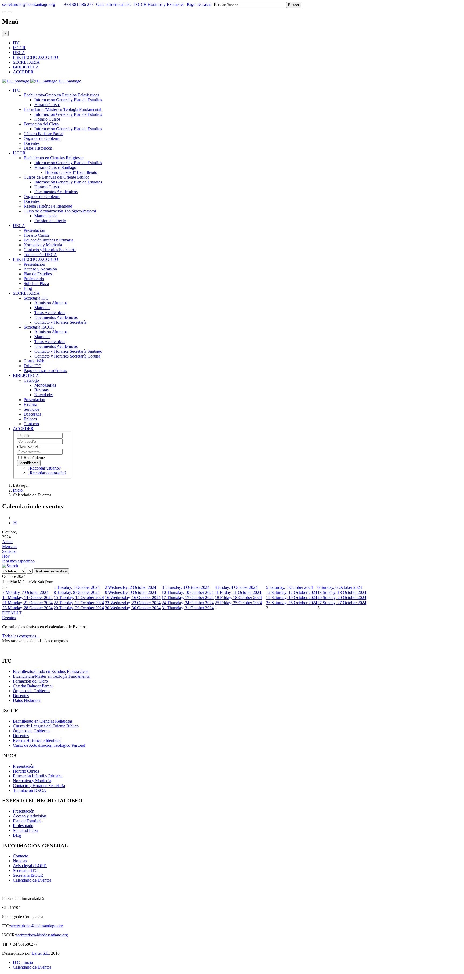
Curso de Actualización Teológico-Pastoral (60, 211)
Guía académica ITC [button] (113, 4)
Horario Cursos (47, 104)
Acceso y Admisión (40, 269)
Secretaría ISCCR (39, 327)
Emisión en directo (50, 220)
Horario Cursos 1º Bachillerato (71, 172)
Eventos (9, 617)
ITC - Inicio (23, 962)
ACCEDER (23, 72)
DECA (19, 52)
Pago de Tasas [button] (199, 4)
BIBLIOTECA (26, 67)
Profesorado (34, 278)
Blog (28, 288)
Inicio (18, 490)
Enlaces (30, 419)
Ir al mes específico (18, 561)
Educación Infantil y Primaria (48, 240)
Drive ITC (32, 365)
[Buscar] (10, 566)
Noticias (20, 860)
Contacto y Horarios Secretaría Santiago (68, 351)
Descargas (32, 414)
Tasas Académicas (49, 312)
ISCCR (19, 47)
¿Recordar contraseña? (47, 473)
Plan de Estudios (38, 274)
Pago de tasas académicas (45, 370)
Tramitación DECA (40, 254)
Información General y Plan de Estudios (68, 100)
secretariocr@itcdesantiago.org (42, 935)
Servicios (31, 409)
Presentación (34, 230)
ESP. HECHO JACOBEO (35, 57)
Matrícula (42, 307)
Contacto (31, 423)
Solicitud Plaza (36, 283)
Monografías (45, 385)
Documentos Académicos (56, 191)
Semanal (9, 551)
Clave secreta (28, 446)
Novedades (43, 394)
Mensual (9, 546)
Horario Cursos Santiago (55, 167)
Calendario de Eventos (32, 880)
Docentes (31, 143)
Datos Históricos (38, 148)
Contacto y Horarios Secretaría (50, 249)
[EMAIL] (15, 523)
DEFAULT (12, 613)
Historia (30, 404)
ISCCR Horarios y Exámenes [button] (159, 4)
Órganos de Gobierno (42, 138)
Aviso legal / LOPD (30, 865)
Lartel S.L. (41, 953)
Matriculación (46, 216)
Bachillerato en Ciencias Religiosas (53, 158)
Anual (7, 541)
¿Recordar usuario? (44, 468)
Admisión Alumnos (50, 303)
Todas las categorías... (20, 636)
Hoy (6, 556)
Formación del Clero (41, 124)
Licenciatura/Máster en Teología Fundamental (62, 109)
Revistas (41, 390)
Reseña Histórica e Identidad (48, 206)
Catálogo (31, 380)
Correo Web (34, 361)
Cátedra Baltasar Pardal (43, 133)
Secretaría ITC (36, 298)
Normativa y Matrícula (43, 245)
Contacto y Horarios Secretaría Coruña (67, 356)
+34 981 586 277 (78, 4)
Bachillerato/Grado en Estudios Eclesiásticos (61, 95)
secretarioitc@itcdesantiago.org (28, 4)
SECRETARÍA (26, 62)
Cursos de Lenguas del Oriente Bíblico (56, 177)
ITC (16, 43)
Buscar (220, 4)
